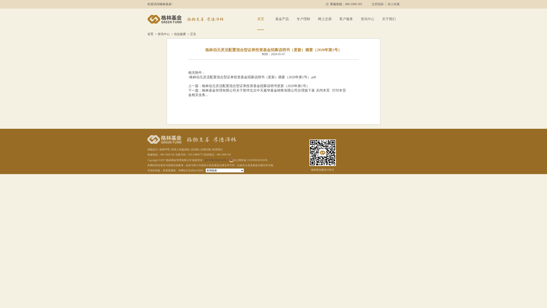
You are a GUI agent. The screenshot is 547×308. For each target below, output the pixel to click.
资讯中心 (367, 19)
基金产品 (282, 19)
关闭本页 (323, 90)
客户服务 (346, 19)
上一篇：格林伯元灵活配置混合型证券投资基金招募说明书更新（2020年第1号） (249, 86)
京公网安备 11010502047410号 (251, 160)
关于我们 (389, 19)
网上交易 (325, 19)
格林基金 (186, 19)
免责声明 (164, 149)
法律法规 (205, 149)
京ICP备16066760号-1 (216, 160)
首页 (260, 19)
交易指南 (378, 4)
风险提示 (152, 149)
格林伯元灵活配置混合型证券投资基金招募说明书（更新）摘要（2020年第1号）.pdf (252, 77)
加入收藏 (394, 4)
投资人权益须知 (180, 149)
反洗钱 (195, 149)
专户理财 (303, 19)
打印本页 (339, 90)
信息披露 (180, 34)
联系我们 (217, 149)
